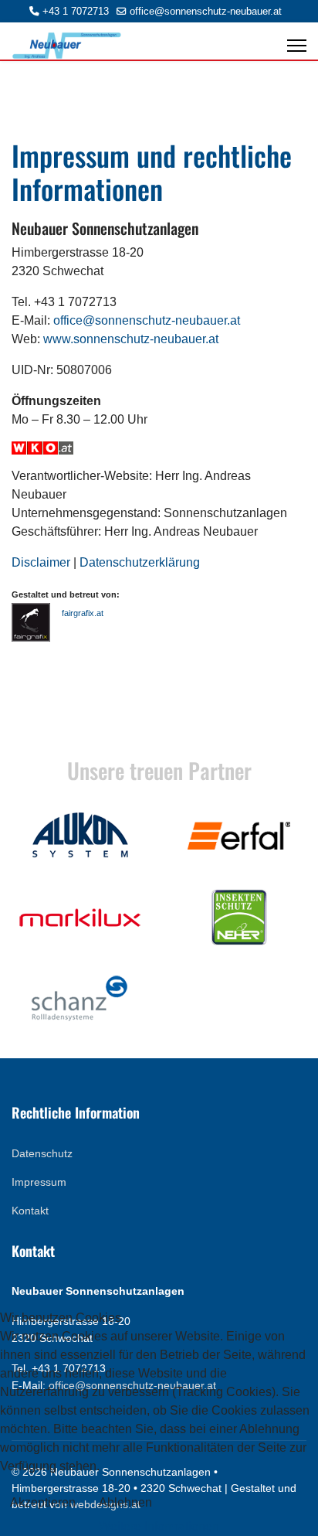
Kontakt (30, 1210)
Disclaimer (41, 562)
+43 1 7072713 (75, 11)
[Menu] (296, 45)
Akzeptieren (43, 1502)
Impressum (39, 1182)
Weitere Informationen (159, 1526)
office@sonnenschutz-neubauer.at (206, 11)
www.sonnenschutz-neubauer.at (130, 339)
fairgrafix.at (82, 613)
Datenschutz (42, 1153)
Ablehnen (125, 1502)
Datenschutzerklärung (140, 562)
